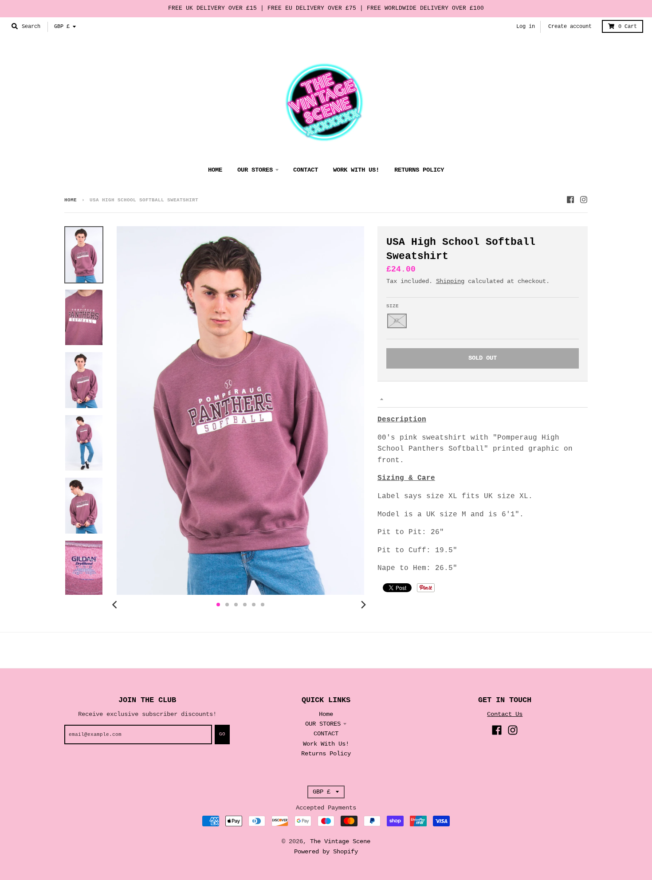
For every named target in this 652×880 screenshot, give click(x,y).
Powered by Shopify (326, 851)
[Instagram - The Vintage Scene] (584, 200)
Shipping (450, 281)
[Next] (363, 604)
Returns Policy (326, 753)
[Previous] (116, 604)
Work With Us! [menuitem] (356, 169)
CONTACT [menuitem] (305, 169)
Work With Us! (326, 743)
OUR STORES (323, 723)
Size (392, 306)
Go (222, 734)
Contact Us (504, 714)
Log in (525, 27)
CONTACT (326, 733)
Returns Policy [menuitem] (419, 169)
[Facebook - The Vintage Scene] (570, 200)
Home (70, 200)
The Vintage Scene (340, 841)
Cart (627, 27)
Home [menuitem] (215, 169)
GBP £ (62, 27)
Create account (570, 27)
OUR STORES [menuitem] (255, 169)
